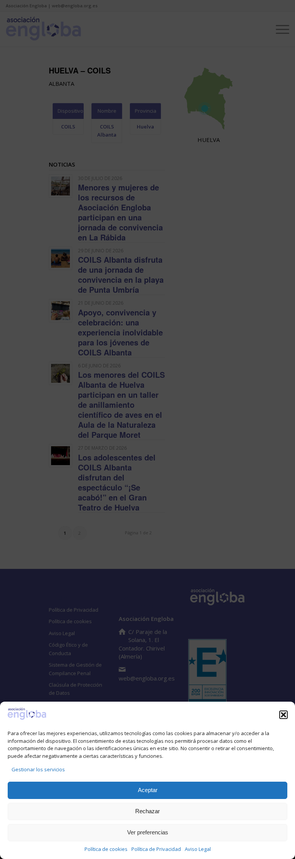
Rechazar (147, 811)
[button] (283, 715)
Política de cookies (106, 849)
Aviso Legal (198, 849)
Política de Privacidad (156, 849)
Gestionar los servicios (38, 769)
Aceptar (147, 790)
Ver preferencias (147, 832)
